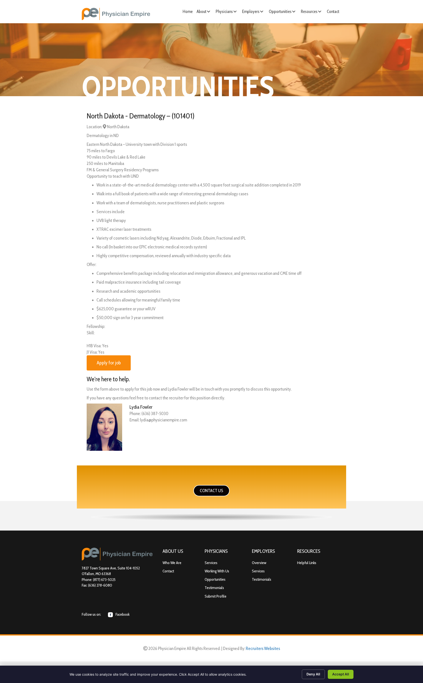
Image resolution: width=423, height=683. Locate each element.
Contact (168, 571)
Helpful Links (306, 562)
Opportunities (215, 579)
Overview (259, 562)
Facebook (122, 614)
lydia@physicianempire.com (163, 420)
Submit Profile (215, 596)
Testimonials (214, 587)
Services (211, 562)
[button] (208, 11)
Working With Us (217, 571)
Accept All (340, 674)
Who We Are (172, 562)
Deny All (313, 674)
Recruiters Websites (263, 648)
